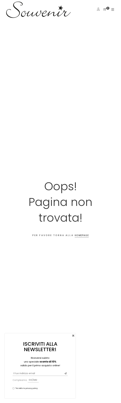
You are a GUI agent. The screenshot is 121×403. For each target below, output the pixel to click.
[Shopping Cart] (105, 9)
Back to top (115, 394)
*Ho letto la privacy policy (26, 388)
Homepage (82, 235)
